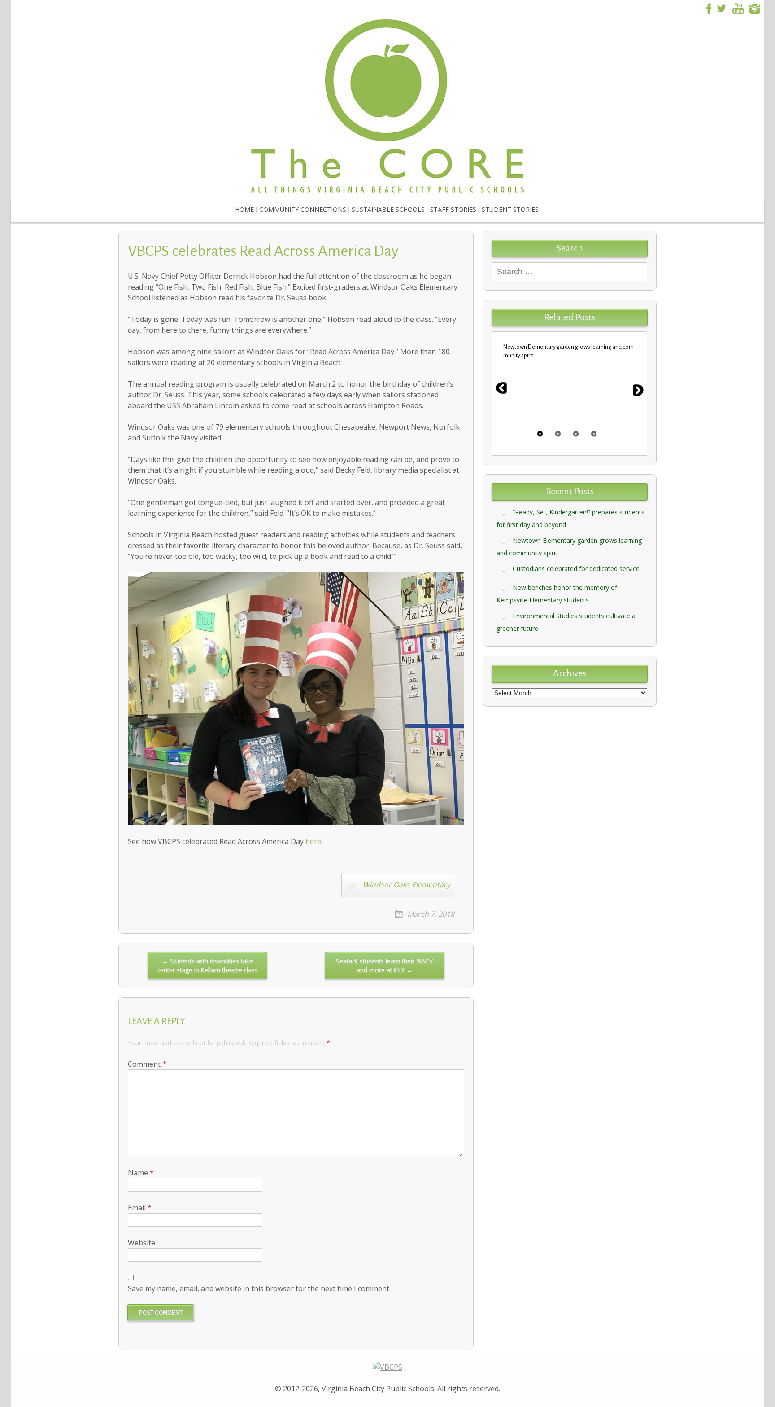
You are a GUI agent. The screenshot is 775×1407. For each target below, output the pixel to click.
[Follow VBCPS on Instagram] (755, 8)
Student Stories (510, 209)
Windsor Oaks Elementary (406, 884)
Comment (147, 1064)
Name (141, 1173)
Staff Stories (453, 209)
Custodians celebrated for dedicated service (576, 568)
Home (244, 209)
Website (141, 1243)
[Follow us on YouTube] (738, 8)
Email (140, 1208)
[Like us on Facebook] (707, 8)
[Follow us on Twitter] (721, 8)
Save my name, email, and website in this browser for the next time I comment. (259, 1288)
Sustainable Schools (388, 209)
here (313, 841)
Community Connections (302, 209)
